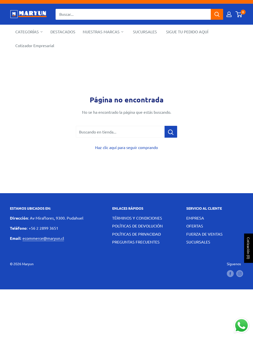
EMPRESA (195, 217)
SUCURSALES (198, 241)
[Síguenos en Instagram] (239, 273)
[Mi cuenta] (229, 14)
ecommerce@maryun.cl (43, 238)
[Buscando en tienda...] (171, 132)
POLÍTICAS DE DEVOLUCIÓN (137, 225)
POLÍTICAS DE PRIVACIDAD (136, 233)
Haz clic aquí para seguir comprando (126, 147)
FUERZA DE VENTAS (204, 233)
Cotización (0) (248, 248)
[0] (239, 14)
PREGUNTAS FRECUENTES (136, 241)
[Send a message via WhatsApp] (241, 326)
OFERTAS (194, 225)
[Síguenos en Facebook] (230, 273)
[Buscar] (217, 14)
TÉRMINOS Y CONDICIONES (137, 217)
